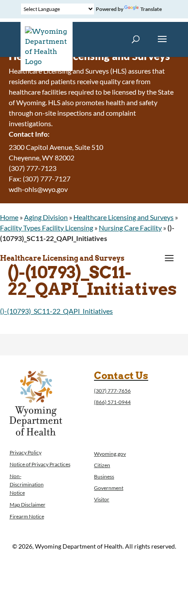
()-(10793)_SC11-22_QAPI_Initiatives (56, 311)
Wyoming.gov (110, 453)
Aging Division (46, 217)
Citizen (102, 465)
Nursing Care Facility (130, 227)
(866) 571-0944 (112, 402)
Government (108, 488)
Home (9, 217)
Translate (151, 9)
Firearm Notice (27, 516)
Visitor (101, 499)
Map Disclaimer (27, 504)
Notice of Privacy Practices (40, 464)
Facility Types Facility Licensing (46, 227)
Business (104, 476)
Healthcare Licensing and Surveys (123, 217)
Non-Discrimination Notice (27, 484)
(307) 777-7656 (112, 390)
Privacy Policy (26, 452)
